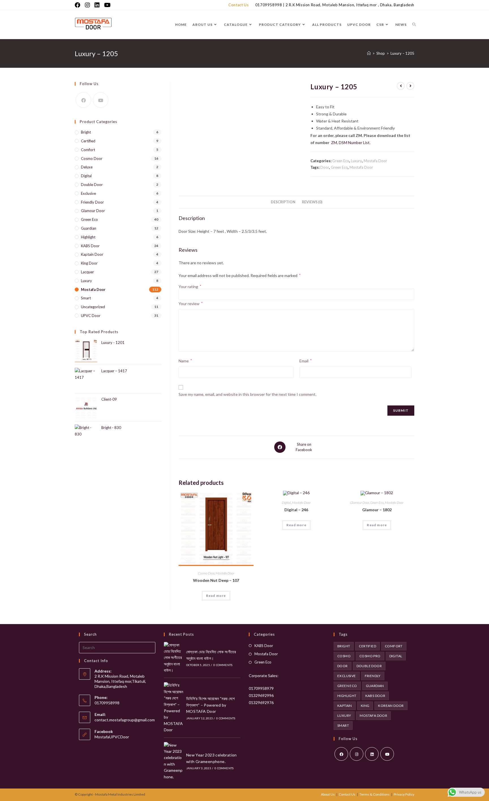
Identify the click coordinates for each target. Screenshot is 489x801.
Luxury (356, 160)
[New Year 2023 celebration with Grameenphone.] (173, 761)
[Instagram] (356, 754)
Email (305, 360)
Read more (216, 595)
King (365, 705)
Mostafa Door (375, 160)
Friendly (373, 676)
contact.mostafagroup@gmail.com (125, 719)
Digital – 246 (296, 509)
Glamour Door (359, 502)
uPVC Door (90, 315)
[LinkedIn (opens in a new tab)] (97, 5)
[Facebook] (83, 100)
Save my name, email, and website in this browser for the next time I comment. (247, 394)
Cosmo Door (206, 573)
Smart (86, 298)
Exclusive (88, 193)
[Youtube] (100, 100)
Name (185, 360)
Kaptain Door (92, 254)
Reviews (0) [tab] (312, 202)
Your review (191, 303)
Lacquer (87, 272)
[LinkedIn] (372, 754)
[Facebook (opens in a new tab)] (79, 5)
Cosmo (344, 656)
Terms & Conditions (374, 794)
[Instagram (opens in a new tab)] (87, 5)
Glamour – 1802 (377, 509)
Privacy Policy (404, 794)
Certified (88, 141)
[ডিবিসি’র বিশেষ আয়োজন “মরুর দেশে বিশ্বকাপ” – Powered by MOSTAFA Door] (173, 707)
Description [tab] (283, 202)
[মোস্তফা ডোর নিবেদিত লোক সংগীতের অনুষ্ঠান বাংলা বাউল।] (173, 658)
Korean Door (391, 705)
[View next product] (410, 86)
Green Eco (340, 160)
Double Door (92, 184)
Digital (286, 502)
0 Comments (222, 665)
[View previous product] (401, 86)
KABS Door (90, 246)
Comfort (88, 149)
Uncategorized (93, 307)
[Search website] (414, 24)
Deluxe (87, 167)
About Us (328, 794)
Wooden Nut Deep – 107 (216, 580)
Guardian (88, 228)
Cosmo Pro (370, 656)
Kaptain (344, 705)
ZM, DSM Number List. (350, 142)
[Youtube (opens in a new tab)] (107, 5)
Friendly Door (92, 202)
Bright (86, 132)
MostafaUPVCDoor (112, 736)
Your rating (190, 287)
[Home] (369, 53)
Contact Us (347, 794)
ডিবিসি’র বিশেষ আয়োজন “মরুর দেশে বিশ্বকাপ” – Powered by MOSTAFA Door (210, 705)
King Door (89, 263)
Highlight (88, 237)
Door (324, 167)
